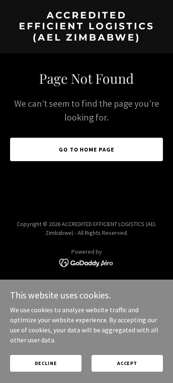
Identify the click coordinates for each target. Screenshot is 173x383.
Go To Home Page (87, 149)
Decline (46, 363)
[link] (86, 38)
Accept (127, 363)
